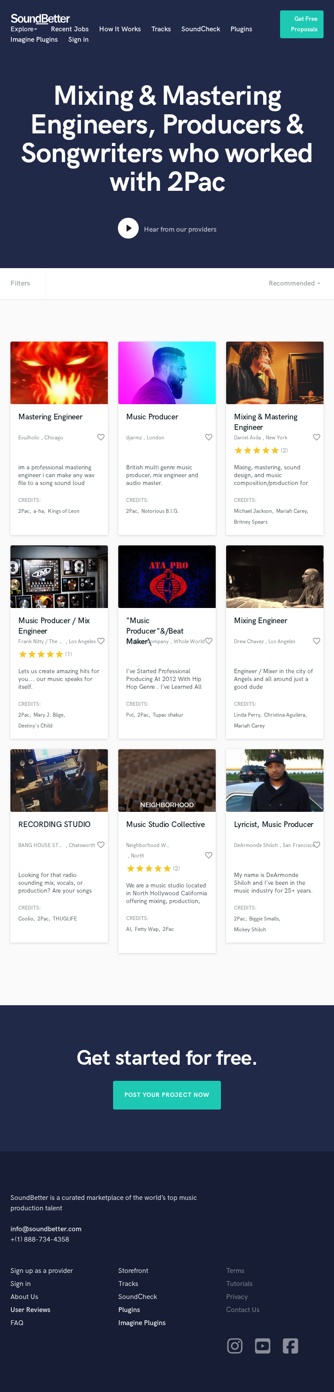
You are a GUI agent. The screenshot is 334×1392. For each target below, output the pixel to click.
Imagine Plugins (34, 40)
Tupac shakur (168, 715)
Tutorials (239, 1284)
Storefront (133, 1271)
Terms (235, 1271)
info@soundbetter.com (45, 1229)
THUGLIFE (65, 919)
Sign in (78, 40)
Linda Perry (247, 715)
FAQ (16, 1323)
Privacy (237, 1297)
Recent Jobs (70, 29)
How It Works (120, 29)
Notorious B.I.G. (160, 511)
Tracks (161, 29)
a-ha (38, 511)
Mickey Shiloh (250, 930)
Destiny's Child (35, 726)
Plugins (241, 29)
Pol (130, 715)
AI (128, 929)
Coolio (25, 919)
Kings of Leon (64, 511)
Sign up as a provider (41, 1271)
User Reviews (30, 1310)
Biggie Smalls (264, 919)
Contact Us (243, 1310)
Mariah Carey (291, 511)
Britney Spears (250, 522)
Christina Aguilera (284, 715)
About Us (24, 1297)
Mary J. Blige (48, 715)
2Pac (24, 511)
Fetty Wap (147, 929)
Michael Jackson (253, 511)
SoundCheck (200, 29)
